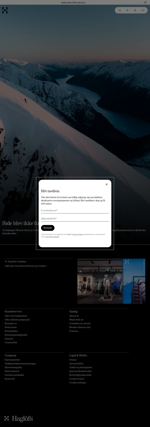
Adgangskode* (49, 218)
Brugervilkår (77, 234)
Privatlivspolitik (52, 237)
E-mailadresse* (49, 210)
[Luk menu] (106, 184)
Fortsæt (48, 227)
